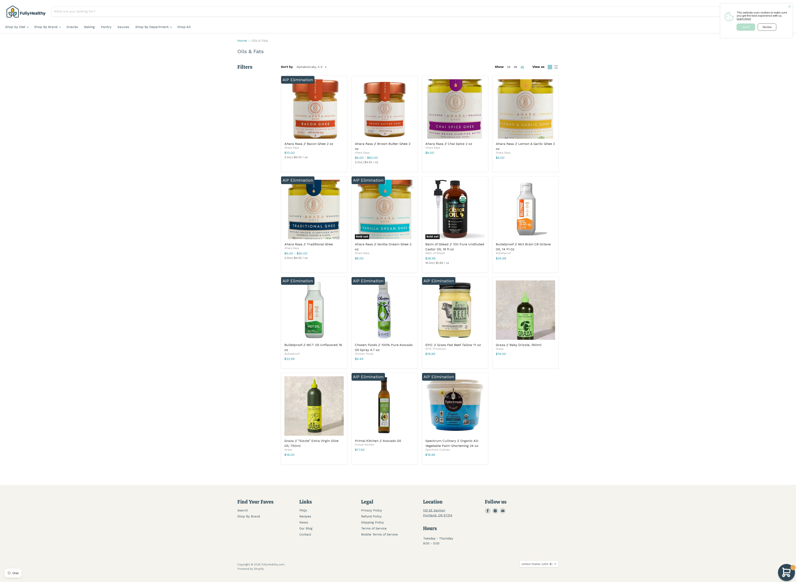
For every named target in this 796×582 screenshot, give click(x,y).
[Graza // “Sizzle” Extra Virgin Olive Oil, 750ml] (314, 406)
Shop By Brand (46, 27)
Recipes (305, 516)
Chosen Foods (364, 353)
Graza (499, 348)
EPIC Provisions (435, 348)
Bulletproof (503, 253)
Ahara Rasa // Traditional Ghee (308, 244)
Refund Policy (371, 516)
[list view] (556, 67)
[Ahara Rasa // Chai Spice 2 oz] (455, 109)
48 (522, 66)
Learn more (744, 19)
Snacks (72, 27)
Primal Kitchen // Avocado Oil (378, 441)
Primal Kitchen (364, 444)
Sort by (287, 67)
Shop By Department (152, 27)
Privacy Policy (371, 510)
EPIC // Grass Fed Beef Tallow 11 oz (453, 345)
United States (537, 564)
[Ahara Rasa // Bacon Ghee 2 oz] (314, 109)
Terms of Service (374, 528)
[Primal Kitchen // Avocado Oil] (384, 406)
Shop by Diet (15, 27)
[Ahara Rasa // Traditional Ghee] (314, 209)
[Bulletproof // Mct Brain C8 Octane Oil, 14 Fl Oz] (525, 209)
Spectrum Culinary (437, 449)
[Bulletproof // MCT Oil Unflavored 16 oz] (314, 310)
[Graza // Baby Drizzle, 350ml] (525, 310)
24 (508, 66)
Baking (89, 27)
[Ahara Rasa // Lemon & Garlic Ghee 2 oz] (525, 109)
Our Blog (306, 528)
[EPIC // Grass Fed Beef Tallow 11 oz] (455, 310)
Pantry (106, 27)
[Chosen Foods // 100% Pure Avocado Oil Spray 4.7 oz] (384, 310)
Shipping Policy (372, 522)
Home (242, 41)
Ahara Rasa (291, 147)
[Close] (790, 6)
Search (242, 510)
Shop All (184, 27)
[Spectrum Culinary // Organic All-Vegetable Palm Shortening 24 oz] (455, 406)
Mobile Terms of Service (379, 534)
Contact (305, 534)
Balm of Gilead (435, 253)
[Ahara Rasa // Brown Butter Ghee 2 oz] (384, 109)
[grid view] (550, 67)
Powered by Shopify (250, 568)
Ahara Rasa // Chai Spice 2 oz (448, 144)
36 (515, 66)
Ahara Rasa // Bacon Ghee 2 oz (308, 144)
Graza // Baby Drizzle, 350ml (518, 345)
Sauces (123, 27)
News (303, 522)
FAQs (303, 510)
